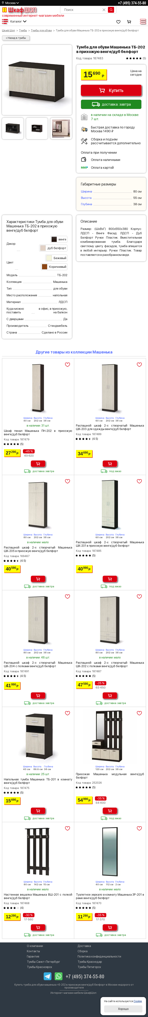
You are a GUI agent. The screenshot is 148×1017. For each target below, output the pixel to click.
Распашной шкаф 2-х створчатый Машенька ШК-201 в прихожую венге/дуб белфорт (110, 544)
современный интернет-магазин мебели (33, 15)
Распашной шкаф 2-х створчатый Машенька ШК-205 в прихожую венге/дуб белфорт (38, 549)
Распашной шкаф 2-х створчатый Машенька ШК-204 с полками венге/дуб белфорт (38, 664)
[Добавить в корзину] (38, 464)
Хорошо (123, 1009)
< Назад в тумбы (16, 37)
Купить (116, 90)
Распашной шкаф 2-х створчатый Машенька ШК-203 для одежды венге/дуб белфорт (110, 427)
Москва (10, 3)
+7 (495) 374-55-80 (132, 3)
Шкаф (22, 10)
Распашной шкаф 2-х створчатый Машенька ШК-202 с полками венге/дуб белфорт (110, 664)
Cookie (138, 1001)
